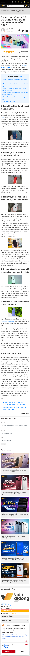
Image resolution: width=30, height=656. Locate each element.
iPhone (3, 117)
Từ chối (21, 651)
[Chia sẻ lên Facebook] (19, 30)
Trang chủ (3, 10)
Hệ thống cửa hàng (7, 610)
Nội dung (3, 422)
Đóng (20, 76)
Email (2, 437)
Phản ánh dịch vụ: (9, 613)
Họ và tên (3, 430)
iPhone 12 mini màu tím (8, 321)
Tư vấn (9, 10)
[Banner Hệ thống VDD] (15, 2)
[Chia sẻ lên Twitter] (23, 30)
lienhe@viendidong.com (7, 605)
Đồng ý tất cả (8, 651)
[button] (27, 625)
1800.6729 (4, 603)
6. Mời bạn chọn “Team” (9, 101)
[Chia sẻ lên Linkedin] (27, 30)
